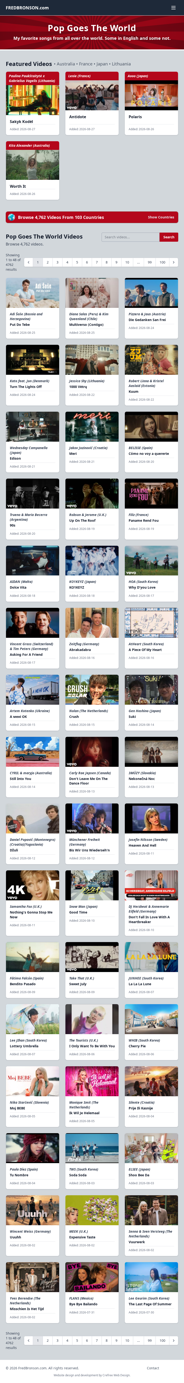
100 (162, 262)
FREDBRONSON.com (27, 8)
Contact (153, 1368)
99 (150, 262)
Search (168, 237)
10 (127, 262)
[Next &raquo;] (173, 262)
